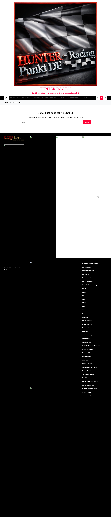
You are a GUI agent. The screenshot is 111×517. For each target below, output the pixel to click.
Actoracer (85, 360)
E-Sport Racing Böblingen (89, 388)
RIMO (84, 306)
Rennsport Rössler (87, 328)
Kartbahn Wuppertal (88, 270)
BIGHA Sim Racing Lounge (90, 381)
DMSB (84, 288)
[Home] (6, 98)
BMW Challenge (87, 320)
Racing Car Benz (87, 363)
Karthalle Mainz (86, 356)
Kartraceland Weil (87, 281)
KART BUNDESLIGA (25, 97)
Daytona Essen (86, 267)
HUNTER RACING (55, 89)
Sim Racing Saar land (88, 385)
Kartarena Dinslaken (88, 353)
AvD (83, 299)
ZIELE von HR (14, 97)
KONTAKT (61, 97)
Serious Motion (86, 392)
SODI (83, 313)
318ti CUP (85, 317)
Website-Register (73, 97)
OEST (84, 303)
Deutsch (86, 97)
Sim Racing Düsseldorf (88, 374)
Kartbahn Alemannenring (89, 285)
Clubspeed (85, 331)
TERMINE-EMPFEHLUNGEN (49, 97)
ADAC (84, 292)
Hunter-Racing (86, 277)
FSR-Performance (87, 324)
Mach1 (84, 310)
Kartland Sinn (86, 274)
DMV (83, 295)
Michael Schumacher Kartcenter (91, 345)
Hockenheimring (86, 335)
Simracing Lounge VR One (89, 367)
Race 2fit (84, 378)
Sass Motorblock (86, 342)
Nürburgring (86, 338)
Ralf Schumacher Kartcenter (90, 263)
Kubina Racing (86, 370)
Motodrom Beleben (87, 349)
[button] (98, 98)
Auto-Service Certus (88, 395)
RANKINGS (37, 97)
